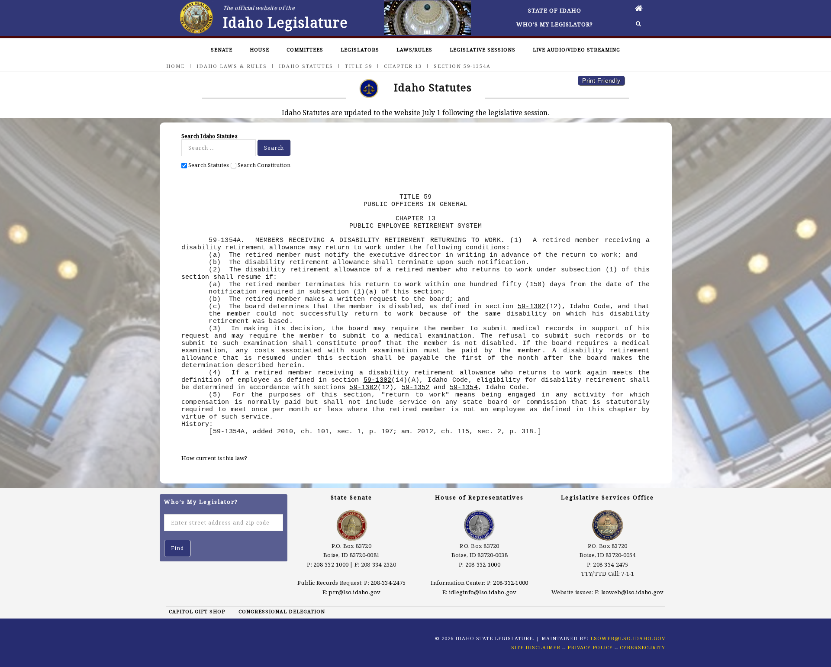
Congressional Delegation (281, 611)
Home (175, 66)
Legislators (360, 49)
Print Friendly (601, 80)
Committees (305, 49)
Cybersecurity (642, 647)
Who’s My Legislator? (554, 24)
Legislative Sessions (482, 49)
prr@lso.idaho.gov (354, 592)
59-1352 (416, 387)
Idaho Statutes (306, 66)
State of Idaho (554, 10)
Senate (221, 49)
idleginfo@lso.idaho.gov (483, 592)
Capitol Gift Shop (197, 611)
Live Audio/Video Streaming (576, 49)
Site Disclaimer (535, 647)
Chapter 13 (403, 66)
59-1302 (532, 306)
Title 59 (358, 66)
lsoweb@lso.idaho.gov (632, 592)
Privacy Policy (590, 647)
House (259, 49)
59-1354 (464, 387)
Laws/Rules (414, 49)
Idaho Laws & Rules (231, 66)
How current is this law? (214, 458)
